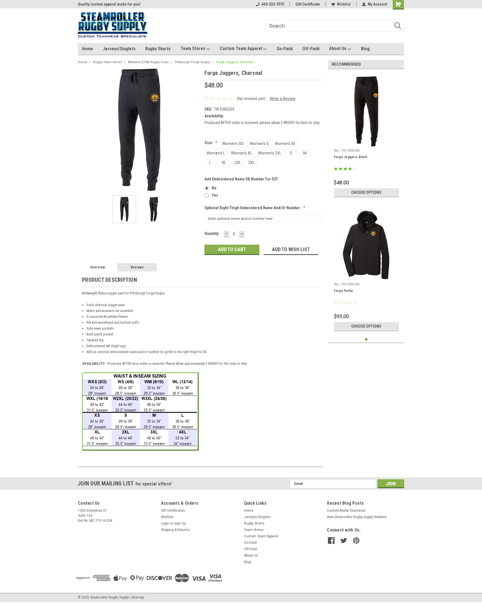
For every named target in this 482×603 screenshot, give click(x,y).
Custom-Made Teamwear (346, 511)
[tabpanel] (366, 137)
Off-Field (310, 48)
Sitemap (137, 597)
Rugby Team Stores (107, 62)
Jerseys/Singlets (119, 48)
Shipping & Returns (175, 530)
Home (87, 48)
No (214, 188)
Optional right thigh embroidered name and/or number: (254, 208)
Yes (215, 195)
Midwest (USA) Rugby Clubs (148, 62)
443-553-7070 (273, 4)
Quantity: (212, 233)
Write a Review (283, 98)
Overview (97, 267)
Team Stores (193, 48)
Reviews (137, 267)
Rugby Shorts (158, 48)
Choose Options (366, 192)
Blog (365, 48)
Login (165, 523)
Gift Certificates (173, 511)
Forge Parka (343, 291)
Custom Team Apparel (241, 48)
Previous (83, 129)
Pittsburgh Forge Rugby (192, 62)
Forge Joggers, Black (350, 157)
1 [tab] (366, 339)
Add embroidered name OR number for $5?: (241, 179)
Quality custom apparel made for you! (109, 4)
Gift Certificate (307, 4)
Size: (210, 142)
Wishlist (344, 4)
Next (194, 129)
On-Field (285, 48)
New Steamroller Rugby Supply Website (357, 517)
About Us (338, 48)
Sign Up (179, 523)
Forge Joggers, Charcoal (234, 62)
